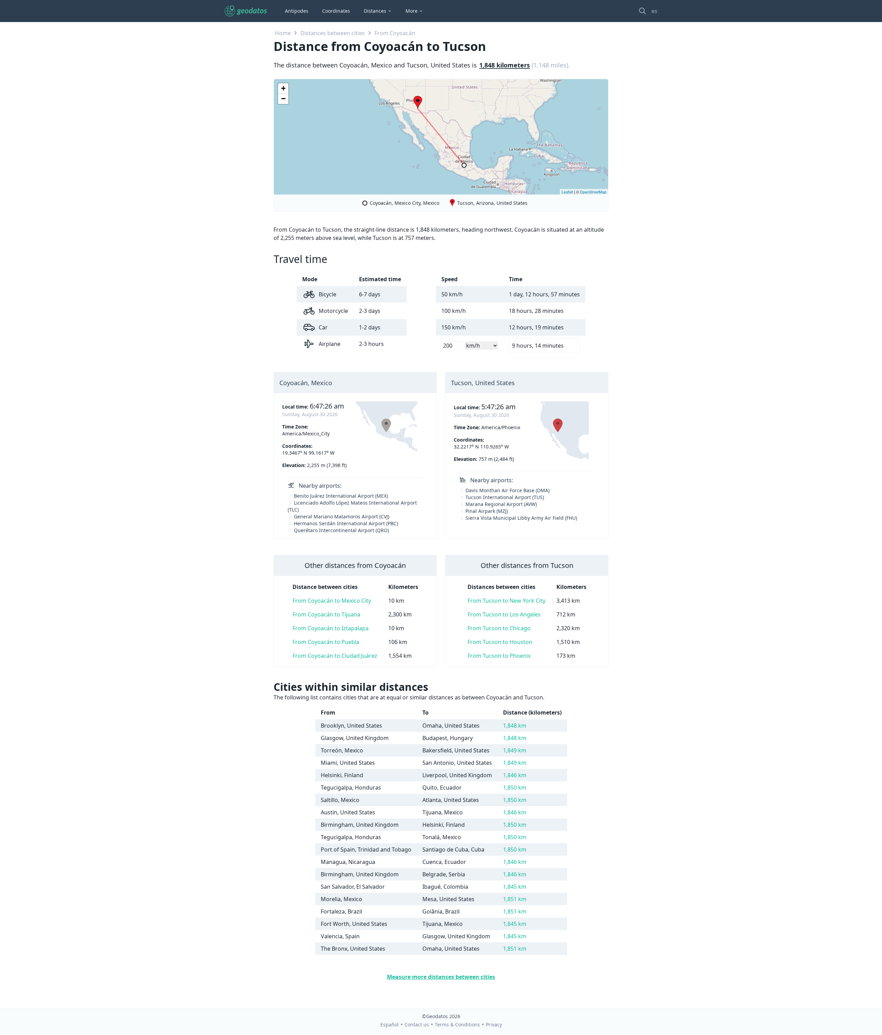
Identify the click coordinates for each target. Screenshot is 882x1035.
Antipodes (296, 11)
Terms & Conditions (457, 1024)
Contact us (416, 1024)
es (654, 11)
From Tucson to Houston (500, 642)
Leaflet (567, 191)
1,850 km (514, 787)
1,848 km (514, 725)
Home (283, 33)
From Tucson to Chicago (499, 628)
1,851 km (514, 899)
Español (389, 1024)
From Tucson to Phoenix (499, 655)
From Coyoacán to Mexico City (332, 600)
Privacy (494, 1024)
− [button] (283, 98)
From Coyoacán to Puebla (326, 642)
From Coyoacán (395, 33)
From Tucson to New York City (506, 600)
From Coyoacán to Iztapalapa (331, 628)
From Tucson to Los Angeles (504, 614)
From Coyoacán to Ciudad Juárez (335, 655)
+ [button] (283, 88)
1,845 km (514, 886)
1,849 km (514, 750)
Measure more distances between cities (441, 977)
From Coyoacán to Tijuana (326, 614)
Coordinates (336, 11)
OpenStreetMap (593, 191)
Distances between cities (332, 33)
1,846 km (514, 775)
